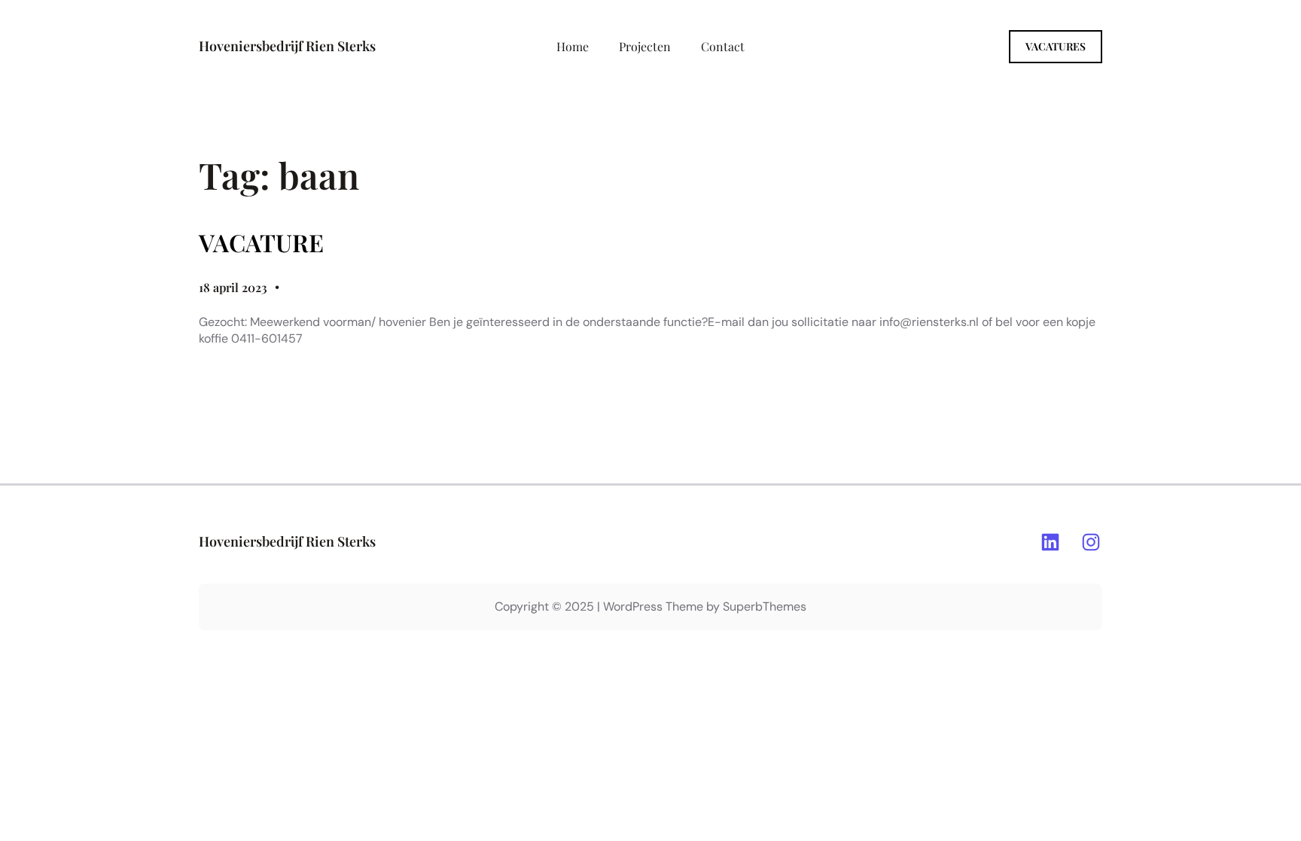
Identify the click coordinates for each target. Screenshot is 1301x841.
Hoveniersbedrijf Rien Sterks (287, 46)
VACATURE (261, 242)
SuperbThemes (764, 606)
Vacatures (1055, 46)
